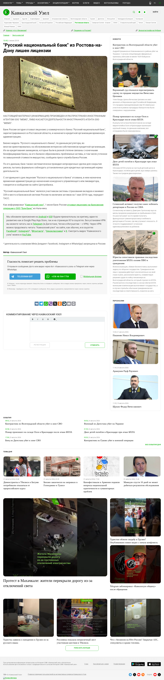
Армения (46, 19)
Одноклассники (54, 231)
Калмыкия (139, 19)
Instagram (23, 231)
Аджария (16, 19)
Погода (126, 3)
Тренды (29, 3)
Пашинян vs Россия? (82, 30)
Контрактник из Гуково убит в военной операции (108, 440)
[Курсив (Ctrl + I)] (37, 319)
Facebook (11, 231)
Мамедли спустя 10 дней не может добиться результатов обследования (141, 484)
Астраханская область (60, 19)
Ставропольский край (128, 23)
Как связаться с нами (101, 664)
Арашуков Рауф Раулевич (125, 370)
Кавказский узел (34, 204)
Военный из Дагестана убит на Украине (104, 423)
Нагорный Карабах (46, 23)
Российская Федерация (64, 23)
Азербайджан (35, 19)
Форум (75, 3)
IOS (50, 216)
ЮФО (19, 26)
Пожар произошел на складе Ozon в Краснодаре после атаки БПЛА (130, 118)
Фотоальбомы (111, 3)
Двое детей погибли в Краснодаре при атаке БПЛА (135, 163)
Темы (18, 3)
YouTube (26, 234)
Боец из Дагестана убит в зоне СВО (23, 440)
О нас (86, 664)
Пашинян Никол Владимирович (128, 335)
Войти (155, 12)
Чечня (141, 23)
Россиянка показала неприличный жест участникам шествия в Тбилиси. (76, 641)
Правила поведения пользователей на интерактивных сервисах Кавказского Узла (57, 674)
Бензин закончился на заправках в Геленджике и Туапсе (61, 484)
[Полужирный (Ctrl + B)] (32, 319)
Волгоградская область (79, 19)
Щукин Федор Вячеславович (127, 406)
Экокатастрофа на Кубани (149, 30)
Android (42, 216)
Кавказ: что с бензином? (16, 30)
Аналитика (42, 3)
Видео (97, 3)
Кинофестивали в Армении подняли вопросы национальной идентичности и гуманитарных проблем (102, 487)
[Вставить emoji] (54, 319)
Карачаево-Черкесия (11, 23)
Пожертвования (119, 664)
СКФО (115, 23)
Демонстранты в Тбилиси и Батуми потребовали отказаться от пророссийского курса (21, 485)
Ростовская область (82, 23)
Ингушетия (111, 19)
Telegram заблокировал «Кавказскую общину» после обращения (133, 588)
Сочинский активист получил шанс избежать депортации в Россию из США (135, 205)
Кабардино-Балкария (125, 19)
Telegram (38, 224)
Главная (6, 35)
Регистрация (40, 345)
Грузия (92, 19)
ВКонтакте (37, 231)
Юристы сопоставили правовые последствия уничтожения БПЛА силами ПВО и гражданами (135, 260)
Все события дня (153, 445)
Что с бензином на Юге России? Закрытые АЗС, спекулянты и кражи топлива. (134, 641)
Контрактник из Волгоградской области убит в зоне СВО (135, 46)
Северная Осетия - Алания (101, 23)
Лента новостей (18, 35)
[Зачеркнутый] (47, 319)
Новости (7, 3)
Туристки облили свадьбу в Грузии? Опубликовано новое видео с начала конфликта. (134, 541)
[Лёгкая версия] (150, 3)
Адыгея (24, 19)
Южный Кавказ (9, 26)
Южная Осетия (151, 23)
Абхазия (7, 19)
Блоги (86, 3)
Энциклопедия (60, 3)
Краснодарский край (29, 23)
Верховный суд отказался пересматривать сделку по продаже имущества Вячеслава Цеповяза (133, 93)
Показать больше (82, 648)
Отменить (94, 345)
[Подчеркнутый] (42, 319)
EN (160, 3)
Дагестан (101, 19)
